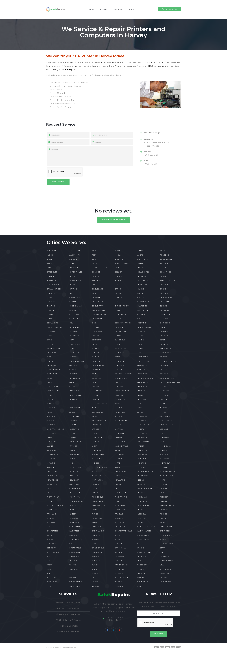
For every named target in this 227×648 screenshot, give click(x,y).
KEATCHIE (51, 416)
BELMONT (51, 276)
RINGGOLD (97, 518)
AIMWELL (141, 251)
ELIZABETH (97, 340)
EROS (139, 344)
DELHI (72, 323)
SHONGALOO (143, 535)
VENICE (95, 569)
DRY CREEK (97, 331)
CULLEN (118, 319)
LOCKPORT (142, 437)
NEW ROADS (52, 480)
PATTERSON (74, 493)
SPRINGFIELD (98, 548)
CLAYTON (51, 310)
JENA (139, 408)
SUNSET (50, 556)
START (162, 548)
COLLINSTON (143, 310)
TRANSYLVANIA (166, 561)
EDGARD (164, 336)
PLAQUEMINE (98, 501)
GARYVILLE (142, 365)
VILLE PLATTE (165, 569)
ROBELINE (142, 518)
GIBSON (118, 370)
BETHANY (164, 276)
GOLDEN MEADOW (123, 374)
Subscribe (158, 634)
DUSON (118, 336)
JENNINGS (164, 408)
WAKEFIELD (120, 573)
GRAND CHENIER (145, 378)
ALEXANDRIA (75, 255)
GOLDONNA (142, 374)
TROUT (49, 565)
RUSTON (50, 527)
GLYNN (95, 374)
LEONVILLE (119, 433)
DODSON (119, 327)
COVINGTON (165, 314)
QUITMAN (164, 510)
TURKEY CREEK (121, 565)
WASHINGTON (166, 573)
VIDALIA (140, 569)
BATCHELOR (52, 272)
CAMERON (164, 293)
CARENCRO (74, 297)
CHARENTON (97, 302)
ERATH (118, 344)
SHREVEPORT (166, 535)
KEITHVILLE (74, 416)
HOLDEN (73, 399)
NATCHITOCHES (99, 476)
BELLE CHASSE (144, 272)
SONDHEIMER (166, 544)
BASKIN (140, 268)
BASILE (118, 268)
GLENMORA (52, 374)
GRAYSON (119, 382)
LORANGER (120, 442)
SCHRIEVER (97, 535)
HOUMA (163, 399)
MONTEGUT (165, 463)
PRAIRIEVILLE (75, 510)
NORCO (163, 480)
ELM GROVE (120, 340)
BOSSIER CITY (53, 285)
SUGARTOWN (97, 552)
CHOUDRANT (97, 306)
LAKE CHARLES (166, 425)
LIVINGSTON (97, 437)
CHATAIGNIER (143, 302)
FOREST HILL (52, 361)
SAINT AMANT (75, 527)
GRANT (72, 382)
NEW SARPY (74, 480)
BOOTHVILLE (142, 280)
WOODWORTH (75, 586)
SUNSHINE (74, 556)
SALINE (50, 535)
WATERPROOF (53, 578)
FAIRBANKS (52, 353)
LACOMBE (73, 425)
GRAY (94, 382)
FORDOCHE (142, 357)
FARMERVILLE (75, 353)
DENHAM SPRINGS (123, 323)
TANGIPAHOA (166, 556)
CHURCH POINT (121, 306)
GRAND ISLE (52, 382)
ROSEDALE (74, 522)
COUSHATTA (142, 314)
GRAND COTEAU (167, 378)
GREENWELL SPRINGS (170, 382)
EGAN (71, 340)
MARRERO (74, 454)
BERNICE (119, 276)
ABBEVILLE (51, 251)
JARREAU (96, 408)
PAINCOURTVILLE (144, 488)
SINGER (72, 544)
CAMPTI (50, 297)
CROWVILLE (97, 319)
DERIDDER (165, 323)
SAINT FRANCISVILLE (146, 527)
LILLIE (49, 437)
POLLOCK (73, 505)
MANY (117, 450)
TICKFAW (118, 561)
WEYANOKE (52, 582)
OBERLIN (141, 484)
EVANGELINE (120, 348)
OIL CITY (163, 484)
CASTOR (118, 297)
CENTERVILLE (53, 302)
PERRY (163, 493)
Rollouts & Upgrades (68, 626)
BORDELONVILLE (167, 280)
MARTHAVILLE (98, 454)
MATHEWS (119, 454)
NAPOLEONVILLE (167, 471)
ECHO (140, 336)
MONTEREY (52, 467)
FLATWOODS (165, 353)
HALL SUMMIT (53, 391)
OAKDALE (119, 484)
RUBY (162, 522)
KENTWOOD (142, 416)
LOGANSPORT (166, 437)
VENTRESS (119, 569)
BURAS (163, 289)
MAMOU (140, 446)
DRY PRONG (120, 331)
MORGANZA (52, 471)
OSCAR (95, 488)
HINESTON (164, 395)
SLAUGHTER (120, 544)
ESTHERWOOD (53, 348)
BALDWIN (164, 263)
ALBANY (50, 255)
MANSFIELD (74, 450)
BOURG (72, 285)
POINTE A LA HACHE (56, 505)
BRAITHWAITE (143, 285)
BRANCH (164, 285)
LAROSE (95, 429)
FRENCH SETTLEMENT (169, 361)
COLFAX (118, 310)
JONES (72, 412)
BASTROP (164, 268)
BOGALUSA (97, 280)
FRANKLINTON (143, 361)
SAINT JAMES (52, 531)
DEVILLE (95, 327)
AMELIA (118, 255)
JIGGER (50, 412)
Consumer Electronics (68, 632)
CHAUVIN (51, 306)
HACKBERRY (142, 387)
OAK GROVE (74, 484)
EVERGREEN (165, 348)
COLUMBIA (164, 310)
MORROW (73, 471)
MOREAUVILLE (143, 467)
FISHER (140, 353)
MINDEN (96, 463)
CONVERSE (74, 314)
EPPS (94, 344)
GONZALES (165, 374)
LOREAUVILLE (143, 442)
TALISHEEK (119, 556)
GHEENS (73, 370)
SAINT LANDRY (98, 531)
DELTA (94, 323)
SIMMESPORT (143, 539)
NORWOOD (52, 484)
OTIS (117, 488)
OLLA (49, 488)
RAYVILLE (119, 514)
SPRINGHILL (120, 548)
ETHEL (72, 348)
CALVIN (140, 293)
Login (131, 9)
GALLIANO (73, 365)
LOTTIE (163, 442)
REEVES (163, 514)
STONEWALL (74, 552)
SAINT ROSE (165, 531)
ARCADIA (119, 259)
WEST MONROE (121, 578)
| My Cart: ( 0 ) (170, 9)
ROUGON (141, 522)
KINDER (50, 420)
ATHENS (72, 263)
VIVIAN (95, 573)
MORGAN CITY (166, 467)
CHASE (118, 302)
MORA (117, 467)
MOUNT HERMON (145, 471)
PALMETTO (164, 488)
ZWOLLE (141, 586)
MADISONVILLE (121, 446)
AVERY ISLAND (121, 263)
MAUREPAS (142, 454)
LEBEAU (140, 429)
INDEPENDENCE (99, 403)
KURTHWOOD (121, 420)
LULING (50, 446)
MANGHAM (52, 450)
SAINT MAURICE (144, 531)
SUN (162, 552)
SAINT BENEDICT (99, 527)
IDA (71, 403)
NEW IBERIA (142, 476)
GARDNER (119, 365)
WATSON (73, 578)
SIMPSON (164, 539)
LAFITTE (118, 425)
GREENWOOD (53, 387)
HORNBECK (120, 399)
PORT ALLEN (120, 505)
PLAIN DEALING (76, 501)
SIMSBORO (52, 544)
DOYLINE (73, 331)
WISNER (50, 586)
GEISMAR (164, 365)
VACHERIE (51, 569)
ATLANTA (96, 263)
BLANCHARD (75, 280)
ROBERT (163, 518)
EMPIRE (50, 344)
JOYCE (140, 412)
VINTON (50, 573)
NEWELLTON (97, 480)
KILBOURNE (165, 416)
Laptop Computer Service (68, 608)
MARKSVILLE (52, 454)
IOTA (139, 403)
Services (103, 9)
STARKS (140, 548)
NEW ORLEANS (166, 476)
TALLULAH (141, 556)
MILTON (72, 463)
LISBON (72, 437)
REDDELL (141, 514)
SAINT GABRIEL (166, 527)
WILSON (118, 582)
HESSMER (119, 395)
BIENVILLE (51, 280)
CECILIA (140, 297)
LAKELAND (74, 429)
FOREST (163, 357)
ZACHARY (119, 586)
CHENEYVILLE (75, 306)
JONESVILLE (120, 412)
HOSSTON (141, 399)
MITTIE (117, 463)
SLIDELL (140, 544)
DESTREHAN (74, 327)
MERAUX (118, 459)
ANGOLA (73, 259)
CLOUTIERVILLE (98, 310)
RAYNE (95, 514)
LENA (94, 433)
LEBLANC (164, 429)
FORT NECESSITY (76, 361)
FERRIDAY (119, 353)
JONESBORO (97, 412)
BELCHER (96, 272)
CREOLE (50, 319)
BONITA (118, 280)
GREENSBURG (143, 382)
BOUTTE (95, 285)
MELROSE (51, 459)
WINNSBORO (166, 582)
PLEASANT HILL (166, 501)
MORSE (95, 471)
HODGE (50, 399)
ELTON (163, 340)
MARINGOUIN (143, 450)
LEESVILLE (74, 433)
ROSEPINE (119, 522)
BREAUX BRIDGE (54, 289)
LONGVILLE (97, 442)
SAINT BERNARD (122, 527)
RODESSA (51, 522)
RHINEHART (74, 518)
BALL (49, 268)
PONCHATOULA (98, 505)
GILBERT (141, 370)
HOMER (95, 399)
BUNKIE (140, 289)
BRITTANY (73, 289)
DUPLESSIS (74, 336)
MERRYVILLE (165, 459)
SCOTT (117, 535)
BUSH (71, 293)
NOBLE (140, 480)
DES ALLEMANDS (54, 327)
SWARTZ (95, 556)
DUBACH (141, 331)
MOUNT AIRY (120, 471)
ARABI (95, 259)
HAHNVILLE (165, 387)
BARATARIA (74, 268)
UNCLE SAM (142, 565)
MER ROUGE (97, 459)
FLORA (50, 357)
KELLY (94, 416)
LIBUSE (163, 433)
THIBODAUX (97, 561)
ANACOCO (164, 255)
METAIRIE (51, 463)
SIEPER (95, 539)
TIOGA (140, 561)
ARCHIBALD (142, 259)
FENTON (95, 353)
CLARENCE (142, 306)
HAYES (49, 395)
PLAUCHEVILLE (144, 501)
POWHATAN (52, 510)
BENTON (96, 276)
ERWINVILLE (165, 344)
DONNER (164, 327)
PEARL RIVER (121, 493)
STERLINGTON (53, 552)
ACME (94, 251)
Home (91, 9)
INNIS (117, 403)
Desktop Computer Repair (68, 603)
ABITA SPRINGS (76, 251)
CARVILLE (96, 297)
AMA (94, 255)
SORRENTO (52, 548)
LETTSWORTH (143, 433)
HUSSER (50, 403)
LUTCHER (73, 446)
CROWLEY (73, 319)
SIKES (117, 539)
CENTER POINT (166, 297)
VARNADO (73, 569)
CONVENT (51, 314)
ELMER (140, 340)
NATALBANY (52, 476)
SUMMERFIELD (144, 552)
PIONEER (164, 497)
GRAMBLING (74, 378)
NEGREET (119, 476)
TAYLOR (50, 561)
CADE (94, 293)
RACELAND (52, 514)
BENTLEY (73, 276)
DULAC (50, 336)
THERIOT (73, 561)
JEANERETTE (120, 408)
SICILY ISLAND (75, 539)
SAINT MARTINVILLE (123, 531)
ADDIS (117, 251)
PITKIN (50, 501)
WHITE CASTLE (75, 582)
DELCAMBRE (52, 323)
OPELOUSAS (74, 488)
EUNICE (95, 348)
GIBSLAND (96, 370)
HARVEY (141, 391)
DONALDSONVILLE (145, 327)
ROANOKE (119, 518)
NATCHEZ (73, 476)
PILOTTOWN (74, 497)
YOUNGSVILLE (98, 586)
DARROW (164, 319)
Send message (58, 182)
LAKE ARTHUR (143, 425)
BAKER (140, 263)
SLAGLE (95, 544)
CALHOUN (119, 293)
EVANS (140, 348)
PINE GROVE (97, 497)
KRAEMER (73, 420)
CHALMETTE (74, 302)
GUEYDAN (119, 387)
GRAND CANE (121, 378)
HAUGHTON (165, 391)
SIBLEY (50, 539)
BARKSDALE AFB (99, 268)
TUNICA (95, 565)
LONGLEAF (51, 442)
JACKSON (51, 408)
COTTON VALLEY (99, 314)
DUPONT (96, 336)
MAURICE (164, 454)
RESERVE (51, 518)
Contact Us (118, 9)
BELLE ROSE (165, 272)
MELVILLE (73, 459)
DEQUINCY (142, 323)
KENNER (118, 416)
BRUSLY (118, 289)
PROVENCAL (142, 510)
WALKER (141, 573)
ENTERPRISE (75, 344)
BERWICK (141, 276)
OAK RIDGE (97, 484)
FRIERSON (51, 365)
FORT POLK (97, 361)
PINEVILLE (142, 497)
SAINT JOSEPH (75, 531)
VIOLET (72, 573)
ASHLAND (51, 263)
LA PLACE (141, 420)
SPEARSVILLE (75, 548)
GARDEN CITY (98, 365)
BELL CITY (119, 272)
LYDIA (94, 446)
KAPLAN (163, 412)
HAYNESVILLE (75, 395)
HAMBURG (74, 391)
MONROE (141, 463)
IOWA (162, 403)
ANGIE (49, 259)
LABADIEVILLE (166, 420)
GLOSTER (73, 374)
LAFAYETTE (96, 425)
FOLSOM (118, 357)
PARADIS (51, 493)
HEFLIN (95, 395)
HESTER (140, 395)
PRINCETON (120, 510)
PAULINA (96, 493)
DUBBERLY (165, 331)
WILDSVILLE (97, 582)
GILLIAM (163, 370)
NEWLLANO (120, 480)
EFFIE (49, 340)
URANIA (163, 565)
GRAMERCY (97, 378)
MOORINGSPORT (99, 467)
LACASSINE (52, 425)
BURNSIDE (51, 293)
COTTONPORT (121, 314)
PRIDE (95, 510)
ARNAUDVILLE (166, 259)
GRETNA (73, 387)
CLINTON (73, 310)
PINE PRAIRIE (121, 497)
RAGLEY (72, 514)
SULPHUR (119, 552)
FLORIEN (73, 357)
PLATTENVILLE (121, 501)
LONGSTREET (75, 442)
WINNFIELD (142, 582)
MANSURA (96, 450)
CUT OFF (141, 319)
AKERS (163, 251)
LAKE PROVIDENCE (55, 429)
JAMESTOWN (75, 408)
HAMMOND (97, 391)
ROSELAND (97, 522)
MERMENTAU (143, 459)
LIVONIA (118, 437)
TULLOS (72, 565)
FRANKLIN (119, 361)
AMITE (140, 255)
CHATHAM (164, 302)
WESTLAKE (142, 578)
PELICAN (141, 493)
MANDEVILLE (166, 446)
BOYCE (118, 285)
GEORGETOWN (53, 370)
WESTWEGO (165, 578)
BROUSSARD (97, 289)
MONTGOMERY (76, 467)
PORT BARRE (143, 505)
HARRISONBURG (122, 391)
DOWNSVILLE (53, 331)
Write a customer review (113, 220)
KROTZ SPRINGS (99, 420)
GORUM (50, 378)
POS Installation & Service (68, 620)
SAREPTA (73, 535)
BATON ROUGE (75, 272)
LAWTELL (118, 429)
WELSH (95, 578)
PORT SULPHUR (167, 505)
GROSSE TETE (98, 387)
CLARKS (163, 306)
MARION (164, 450)
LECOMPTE (51, 433)
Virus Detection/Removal (68, 614)
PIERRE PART (53, 497)
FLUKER (95, 357)
